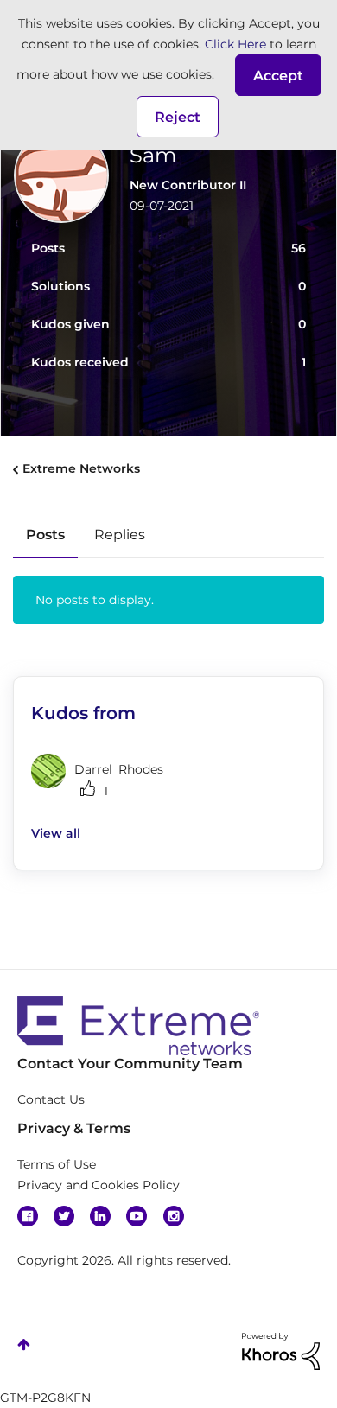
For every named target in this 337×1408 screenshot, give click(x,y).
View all (55, 833)
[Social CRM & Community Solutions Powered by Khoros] (281, 1350)
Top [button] (24, 1344)
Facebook (27, 1216)
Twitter (64, 1216)
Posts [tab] (45, 534)
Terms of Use (56, 1164)
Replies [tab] (119, 534)
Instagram (173, 1216)
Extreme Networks (81, 468)
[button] (278, 75)
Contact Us (51, 1099)
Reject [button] (177, 117)
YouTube (136, 1216)
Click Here (235, 44)
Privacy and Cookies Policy (98, 1185)
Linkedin (100, 1216)
